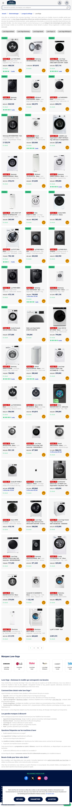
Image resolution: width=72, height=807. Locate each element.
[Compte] (59, 3)
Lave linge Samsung (24, 31)
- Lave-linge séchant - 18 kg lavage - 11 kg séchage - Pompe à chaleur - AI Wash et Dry (12, 139)
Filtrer (67, 804)
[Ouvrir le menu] (3, 3)
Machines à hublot (22, 699)
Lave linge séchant (8, 31)
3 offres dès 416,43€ (8, 490)
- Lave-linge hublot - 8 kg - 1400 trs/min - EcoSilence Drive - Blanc (35, 139)
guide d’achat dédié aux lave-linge (58, 760)
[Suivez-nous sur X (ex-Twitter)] (33, 778)
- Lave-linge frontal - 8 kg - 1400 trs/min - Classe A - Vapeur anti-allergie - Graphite (59, 253)
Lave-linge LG (19, 668)
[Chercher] (67, 7)
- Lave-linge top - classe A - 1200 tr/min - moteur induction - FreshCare (35, 178)
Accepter (52, 799)
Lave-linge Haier (32, 668)
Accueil (4, 13)
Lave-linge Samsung (6, 668)
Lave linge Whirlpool (64, 31)
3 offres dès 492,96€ (32, 490)
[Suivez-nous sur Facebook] (26, 778)
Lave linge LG (51, 31)
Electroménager (14, 13)
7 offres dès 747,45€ (32, 296)
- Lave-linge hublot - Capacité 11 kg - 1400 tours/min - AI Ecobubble (35, 291)
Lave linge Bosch (38, 31)
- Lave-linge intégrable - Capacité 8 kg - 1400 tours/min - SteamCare (35, 633)
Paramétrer (35, 799)
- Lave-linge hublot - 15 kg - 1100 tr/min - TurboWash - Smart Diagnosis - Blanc (12, 253)
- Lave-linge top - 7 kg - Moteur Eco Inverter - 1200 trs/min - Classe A (12, 633)
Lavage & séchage (26, 13)
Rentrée (4, 38)
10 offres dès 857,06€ (56, 452)
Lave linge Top (56, 699)
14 (38, 648)
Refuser (19, 799)
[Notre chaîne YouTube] (39, 778)
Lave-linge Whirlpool (44, 668)
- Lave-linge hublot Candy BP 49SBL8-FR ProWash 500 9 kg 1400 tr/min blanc (11, 485)
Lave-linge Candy (57, 668)
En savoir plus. (50, 793)
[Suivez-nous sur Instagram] (46, 778)
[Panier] (66, 3)
